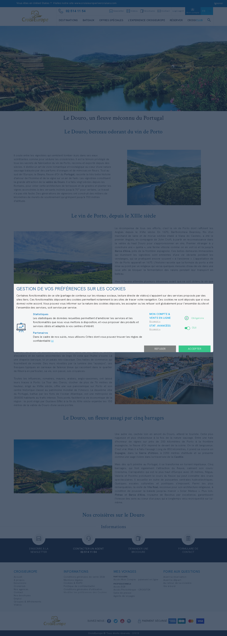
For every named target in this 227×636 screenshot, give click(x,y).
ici (52, 341)
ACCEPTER (194, 349)
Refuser (160, 349)
